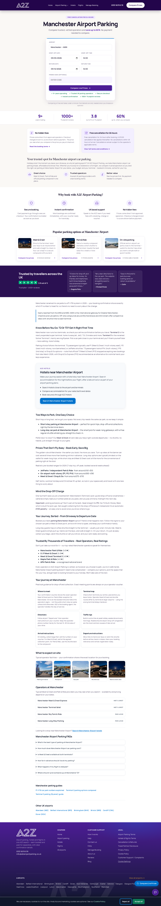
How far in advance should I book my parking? (56, 760)
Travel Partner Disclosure (128, 846)
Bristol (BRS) (96, 810)
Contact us (92, 842)
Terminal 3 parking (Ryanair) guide (49, 794)
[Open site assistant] (155, 892)
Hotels (73, 5)
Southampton (84, 887)
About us (91, 854)
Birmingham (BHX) (81, 810)
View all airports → (137, 878)
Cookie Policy (123, 854)
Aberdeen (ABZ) (42, 810)
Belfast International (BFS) (61, 810)
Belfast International (34, 884)
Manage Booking (92, 5)
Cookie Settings (124, 861)
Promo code (58, 74)
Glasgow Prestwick (132, 884)
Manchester (61, 887)
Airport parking (63, 838)
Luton (52, 887)
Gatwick (110, 884)
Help (89, 838)
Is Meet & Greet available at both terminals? (55, 754)
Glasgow (119, 884)
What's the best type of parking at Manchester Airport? (60, 742)
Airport (52, 42)
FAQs (90, 846)
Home (50, 5)
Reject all (126, 901)
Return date (53, 64)
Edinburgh (94, 884)
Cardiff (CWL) (108, 810)
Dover (72, 884)
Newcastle (72, 887)
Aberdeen (20, 884)
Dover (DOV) (41, 814)
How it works (93, 834)
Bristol (58, 884)
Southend (95, 887)
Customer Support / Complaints (131, 857)
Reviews (91, 857)
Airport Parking (60, 5)
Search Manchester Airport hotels (58, 401)
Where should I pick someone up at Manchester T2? (58, 773)
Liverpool (44, 887)
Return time (86, 64)
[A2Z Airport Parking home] (25, 5)
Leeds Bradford (32, 887)
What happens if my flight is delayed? (53, 767)
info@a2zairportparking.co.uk (28, 854)
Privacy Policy (123, 850)
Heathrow (20, 887)
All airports (61, 850)
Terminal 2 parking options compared (81, 790)
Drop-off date (54, 53)
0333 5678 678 (117, 5)
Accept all (139, 901)
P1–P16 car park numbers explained (50, 790)
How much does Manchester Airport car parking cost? (59, 748)
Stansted (105, 887)
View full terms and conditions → (97, 149)
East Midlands (82, 884)
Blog (89, 861)
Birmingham (49, 884)
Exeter (102, 884)
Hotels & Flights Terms (127, 838)
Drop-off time (86, 53)
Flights (80, 5)
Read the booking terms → (40, 146)
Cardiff (65, 884)
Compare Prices (135, 5)
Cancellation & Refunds (127, 842)
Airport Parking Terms (126, 834)
